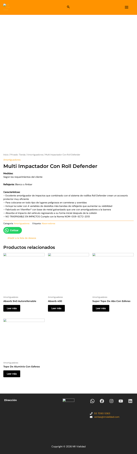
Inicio (6, 154)
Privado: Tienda (17, 154)
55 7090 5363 (102, 413)
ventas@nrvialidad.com (106, 416)
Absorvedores (48, 223)
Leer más (12, 308)
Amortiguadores (35, 154)
